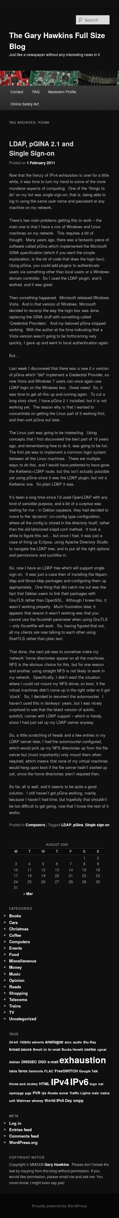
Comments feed (24, 1136)
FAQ (35, 91)
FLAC (48, 1071)
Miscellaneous (22, 961)
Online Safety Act (24, 103)
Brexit (37, 1049)
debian (14, 1062)
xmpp (78, 1100)
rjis (43, 1093)
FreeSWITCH (66, 1071)
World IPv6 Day (58, 1100)
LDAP (66, 824)
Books (15, 916)
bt (45, 1049)
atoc (68, 1042)
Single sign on (97, 824)
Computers (35, 824)
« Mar (28, 893)
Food (14, 954)
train (95, 1093)
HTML (44, 1083)
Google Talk (88, 1071)
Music (14, 974)
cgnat (101, 1049)
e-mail (53, 1061)
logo (93, 1084)
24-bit (13, 1042)
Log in (15, 1123)
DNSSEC (29, 1061)
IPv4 (60, 1081)
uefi (12, 1100)
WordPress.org (23, 1142)
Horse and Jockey (23, 1084)
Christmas (18, 929)
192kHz (25, 1042)
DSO (42, 1061)
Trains (15, 1006)
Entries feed (20, 1129)
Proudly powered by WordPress (59, 1206)
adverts (38, 1042)
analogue (54, 1042)
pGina (78, 824)
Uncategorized (22, 1018)
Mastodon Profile (62, 91)
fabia (13, 1071)
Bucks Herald (72, 1049)
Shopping (18, 993)
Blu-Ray (89, 1042)
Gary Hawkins (57, 1164)
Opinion (16, 980)
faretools (36, 1071)
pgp (28, 1093)
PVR (36, 1093)
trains (105, 1093)
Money (15, 967)
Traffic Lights (80, 1093)
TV (11, 1012)
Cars (13, 922)
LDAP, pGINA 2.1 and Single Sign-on (41, 148)
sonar (63, 1093)
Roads (15, 987)
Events (15, 948)
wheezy (37, 1100)
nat (100, 1084)
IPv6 (79, 1081)
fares (22, 1071)
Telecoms (18, 999)
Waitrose (23, 1100)
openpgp (16, 1093)
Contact (16, 91)
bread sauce (20, 1049)
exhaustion (83, 1059)
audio (77, 1042)
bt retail (54, 1049)
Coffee (15, 935)
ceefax (90, 1049)
